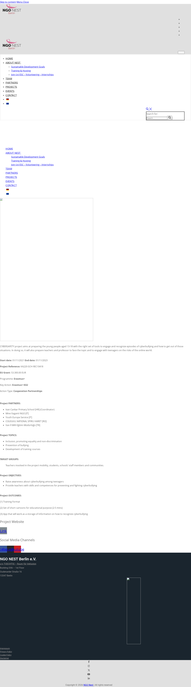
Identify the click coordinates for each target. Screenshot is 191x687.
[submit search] (169, 118)
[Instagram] (183, 23)
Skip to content (8, 1)
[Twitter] (183, 27)
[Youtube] (182, 31)
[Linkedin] (183, 35)
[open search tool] (149, 109)
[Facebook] (183, 19)
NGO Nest (88, 685)
